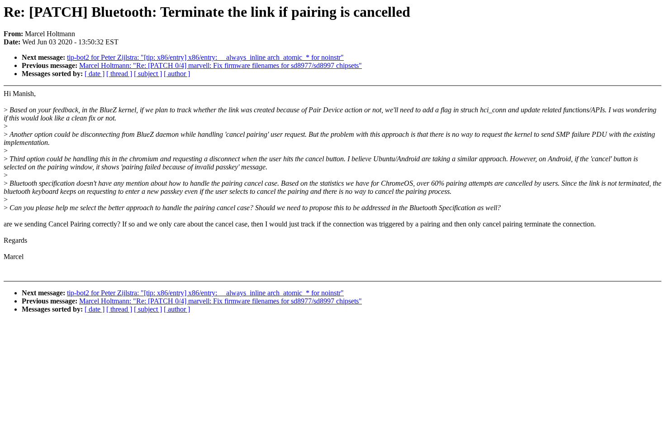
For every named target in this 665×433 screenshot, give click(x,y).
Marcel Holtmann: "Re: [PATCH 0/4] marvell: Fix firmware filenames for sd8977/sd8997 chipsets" (220, 65)
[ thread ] (119, 73)
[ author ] (177, 73)
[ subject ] (148, 73)
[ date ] (94, 73)
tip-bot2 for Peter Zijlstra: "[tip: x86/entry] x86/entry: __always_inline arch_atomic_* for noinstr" (205, 57)
